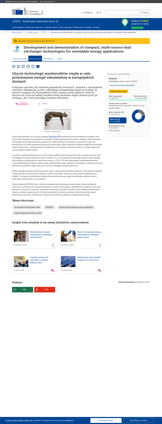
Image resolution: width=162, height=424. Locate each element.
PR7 (44, 32)
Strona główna (18, 27)
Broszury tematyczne (34, 27)
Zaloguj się (88, 12)
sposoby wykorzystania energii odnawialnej (76, 207)
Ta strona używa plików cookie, (17, 420)
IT (33, 66)
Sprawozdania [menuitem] (48, 59)
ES (23, 66)
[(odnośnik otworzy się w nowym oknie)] (30, 11)
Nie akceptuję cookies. (139, 420)
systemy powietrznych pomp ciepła (27, 213)
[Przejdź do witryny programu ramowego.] (16, 49)
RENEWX (53, 137)
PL (38, 66)
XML (24, 289)
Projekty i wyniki (51, 27)
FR (28, 66)
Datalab (88, 27)
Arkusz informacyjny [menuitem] (20, 59)
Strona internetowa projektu (121, 85)
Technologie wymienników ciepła (27, 207)
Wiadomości (78, 27)
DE (14, 66)
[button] (99, 12)
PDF (46, 289)
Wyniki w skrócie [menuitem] (35, 59)
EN (19, 66)
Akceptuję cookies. (106, 420)
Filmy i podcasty (65, 27)
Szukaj (96, 27)
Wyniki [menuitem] (59, 59)
